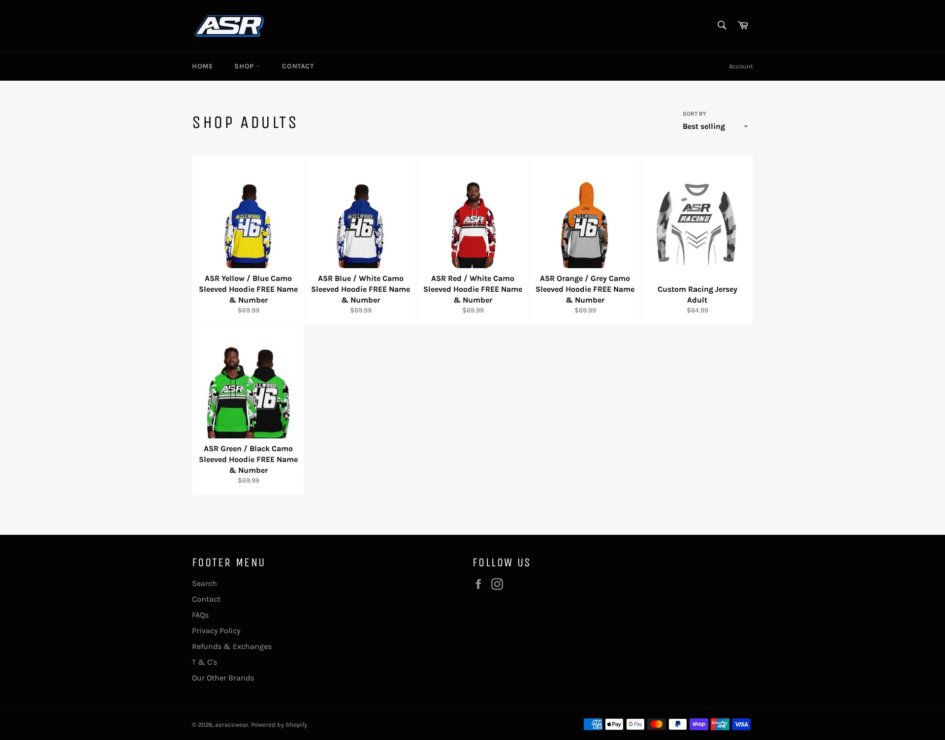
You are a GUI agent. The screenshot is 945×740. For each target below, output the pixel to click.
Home (202, 66)
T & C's (204, 662)
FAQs (200, 614)
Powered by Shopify (279, 724)
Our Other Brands (223, 677)
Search (204, 583)
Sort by (694, 113)
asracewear (232, 724)
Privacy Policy (216, 630)
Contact (298, 66)
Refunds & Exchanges (232, 646)
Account (741, 66)
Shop (245, 66)
